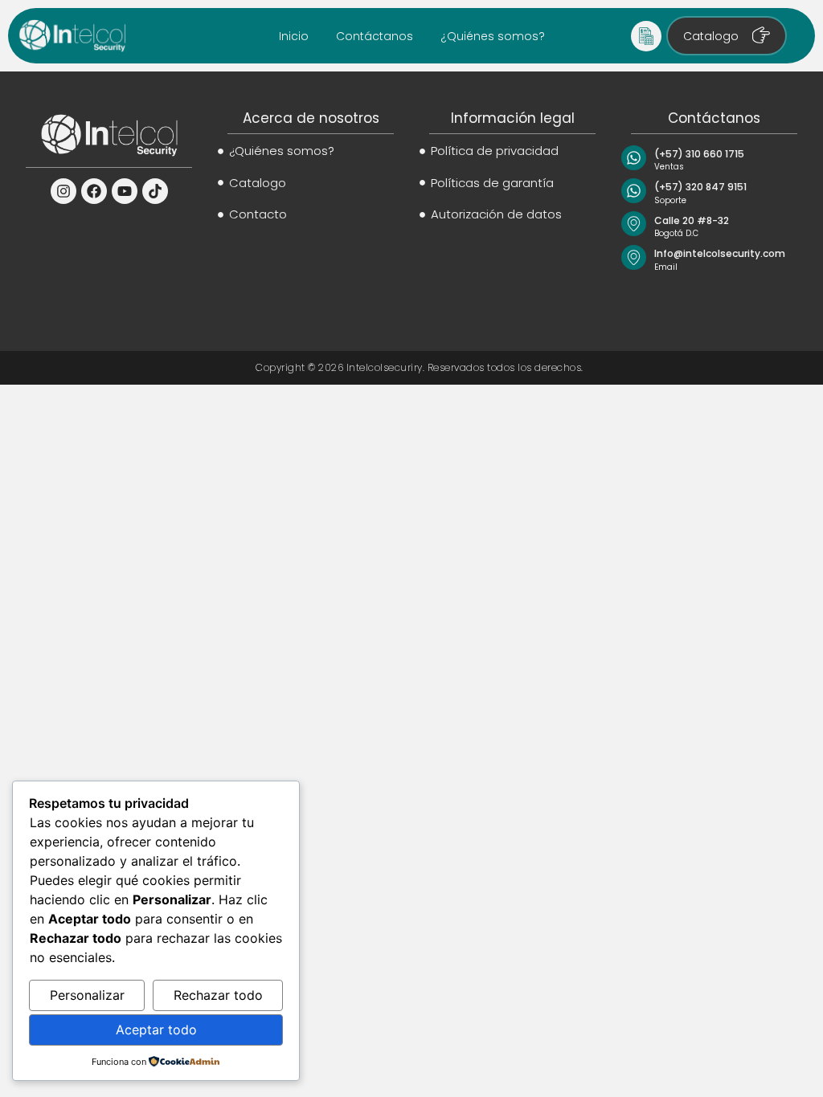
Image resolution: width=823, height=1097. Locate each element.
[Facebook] (94, 191)
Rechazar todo (218, 995)
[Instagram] (63, 191)
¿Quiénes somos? (492, 36)
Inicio (294, 36)
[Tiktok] (155, 191)
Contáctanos (374, 36)
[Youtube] (124, 191)
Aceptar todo (156, 1030)
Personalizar (87, 995)
